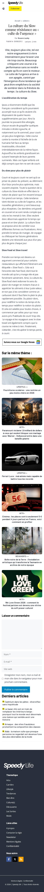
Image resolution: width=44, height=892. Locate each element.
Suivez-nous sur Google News (19, 342)
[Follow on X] (14, 859)
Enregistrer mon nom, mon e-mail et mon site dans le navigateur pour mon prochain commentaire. (23, 678)
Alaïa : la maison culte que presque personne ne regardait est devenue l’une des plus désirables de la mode (22, 734)
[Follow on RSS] (21, 859)
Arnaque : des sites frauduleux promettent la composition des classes (21, 725)
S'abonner (15, 8)
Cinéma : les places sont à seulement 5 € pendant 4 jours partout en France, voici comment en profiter (22, 519)
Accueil (17, 21)
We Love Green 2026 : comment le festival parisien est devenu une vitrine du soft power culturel (22, 605)
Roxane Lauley (23, 38)
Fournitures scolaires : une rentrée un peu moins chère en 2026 (22, 391)
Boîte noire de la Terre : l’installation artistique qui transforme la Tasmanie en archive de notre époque (22, 562)
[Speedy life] (15, 3)
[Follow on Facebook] (8, 859)
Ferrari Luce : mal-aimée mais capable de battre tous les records (22, 477)
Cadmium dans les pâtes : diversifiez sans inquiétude (21, 703)
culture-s (26, 21)
